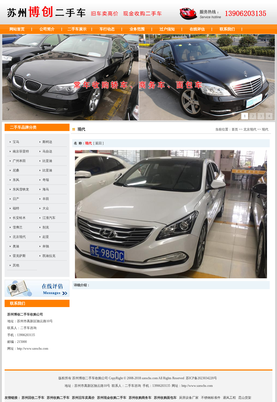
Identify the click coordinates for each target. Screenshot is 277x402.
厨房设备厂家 (189, 398)
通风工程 (229, 398)
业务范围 (137, 29)
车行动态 (107, 29)
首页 (235, 129)
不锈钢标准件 (210, 398)
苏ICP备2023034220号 (201, 378)
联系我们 (227, 29)
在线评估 (197, 29)
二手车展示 (77, 29)
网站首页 (17, 29)
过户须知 (167, 29)
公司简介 (47, 29)
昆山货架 (244, 398)
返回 (98, 143)
